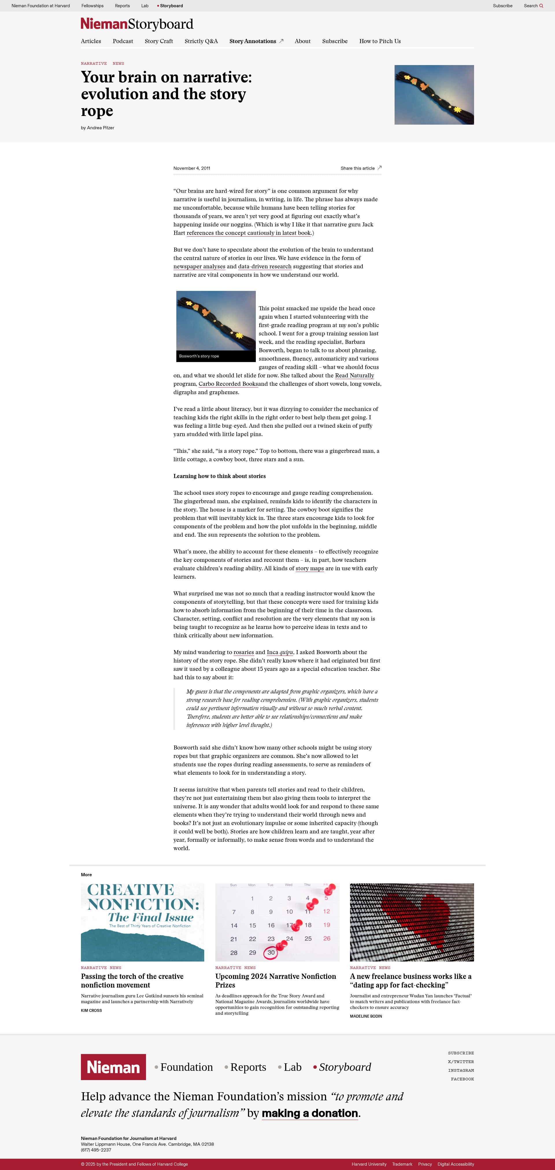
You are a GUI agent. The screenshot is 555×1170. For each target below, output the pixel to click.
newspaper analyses (199, 267)
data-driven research (265, 267)
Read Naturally (354, 376)
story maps (310, 569)
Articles (91, 42)
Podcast (123, 42)
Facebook (462, 1078)
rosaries (244, 653)
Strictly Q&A (201, 42)
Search (531, 5)
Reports (122, 5)
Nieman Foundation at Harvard (41, 5)
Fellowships (92, 5)
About (303, 42)
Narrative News (102, 63)
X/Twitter (461, 1061)
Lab (145, 5)
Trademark (402, 1164)
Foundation (186, 1067)
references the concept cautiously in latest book (249, 233)
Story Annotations (253, 42)
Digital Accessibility (456, 1164)
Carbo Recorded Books (228, 384)
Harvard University (369, 1164)
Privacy (425, 1164)
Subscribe (503, 5)
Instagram (461, 1070)
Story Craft (159, 42)
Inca (280, 653)
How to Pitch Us (380, 42)
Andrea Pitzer (100, 127)
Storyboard (171, 5)
